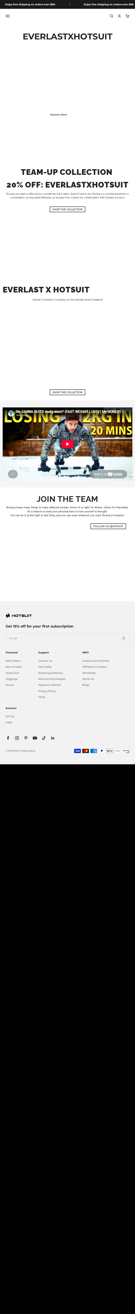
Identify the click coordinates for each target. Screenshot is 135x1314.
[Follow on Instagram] (17, 738)
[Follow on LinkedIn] (52, 738)
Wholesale (89, 673)
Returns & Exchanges (51, 679)
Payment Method (49, 684)
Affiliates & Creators (94, 666)
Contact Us (45, 660)
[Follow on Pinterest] (26, 738)
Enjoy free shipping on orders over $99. (102, 4)
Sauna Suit (12, 673)
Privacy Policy (47, 691)
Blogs (85, 684)
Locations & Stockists (95, 660)
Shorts (10, 684)
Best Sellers (13, 660)
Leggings (12, 679)
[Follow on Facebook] (8, 738)
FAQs (41, 697)
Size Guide (45, 666)
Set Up (10, 716)
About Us (88, 679)
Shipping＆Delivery (50, 673)
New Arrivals (13, 666)
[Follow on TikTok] (43, 738)
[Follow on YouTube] (35, 738)
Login (9, 722)
